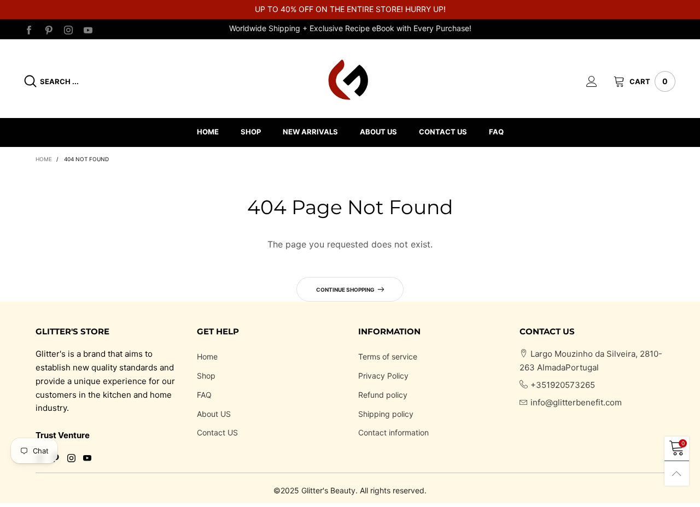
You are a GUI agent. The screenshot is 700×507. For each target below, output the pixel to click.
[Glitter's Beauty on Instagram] (71, 459)
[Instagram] (68, 28)
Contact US (217, 432)
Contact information (393, 432)
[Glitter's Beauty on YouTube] (87, 459)
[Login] (600, 81)
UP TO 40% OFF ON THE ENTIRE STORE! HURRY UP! (350, 9)
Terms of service (387, 356)
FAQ (204, 394)
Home (207, 356)
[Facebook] (29, 28)
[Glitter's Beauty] (349, 79)
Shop (206, 375)
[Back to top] (676, 473)
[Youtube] (88, 28)
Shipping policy (385, 413)
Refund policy (382, 394)
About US (214, 413)
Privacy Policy (383, 375)
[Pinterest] (49, 28)
